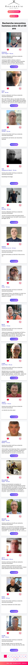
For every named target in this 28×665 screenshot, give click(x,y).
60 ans (11, 53)
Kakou (3, 596)
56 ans (6, 92)
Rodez (3, 287)
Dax (3, 92)
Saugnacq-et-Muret (7, 170)
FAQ (8, 663)
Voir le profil (14, 66)
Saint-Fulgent (5, 53)
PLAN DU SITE (17, 663)
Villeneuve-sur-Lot (6, 248)
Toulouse (4, 403)
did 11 (3, 558)
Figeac (3, 481)
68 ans (11, 559)
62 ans (8, 131)
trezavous (4, 52)
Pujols (3, 520)
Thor (3, 285)
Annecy (4, 326)
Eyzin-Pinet (5, 364)
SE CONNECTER (14, 16)
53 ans (8, 326)
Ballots (3, 598)
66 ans (8, 481)
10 (16, 659)
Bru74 (3, 324)
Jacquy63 (4, 441)
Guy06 (3, 635)
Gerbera (4, 246)
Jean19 (3, 402)
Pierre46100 (5, 480)
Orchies (4, 131)
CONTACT (24, 663)
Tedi (3, 169)
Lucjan (3, 363)
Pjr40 (3, 91)
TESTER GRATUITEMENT (14, 11)
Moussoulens (5, 559)
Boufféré (4, 209)
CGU (11, 663)
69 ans (7, 637)
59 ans (14, 170)
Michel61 (4, 519)
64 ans (14, 248)
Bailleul (3, 442)
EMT (3, 207)
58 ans (8, 287)
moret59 (4, 130)
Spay (3, 637)
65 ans (10, 364)
